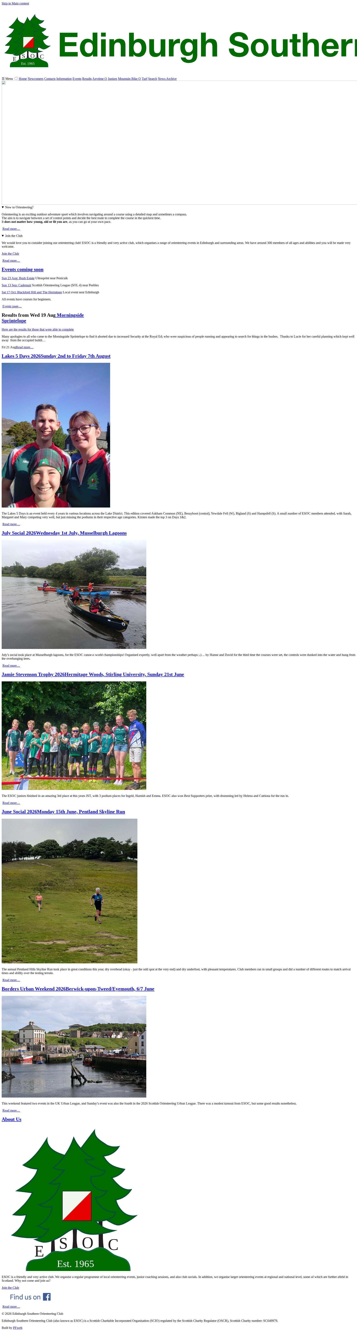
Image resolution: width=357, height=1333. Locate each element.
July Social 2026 (64, 533)
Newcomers (35, 78)
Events (77, 78)
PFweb (17, 1327)
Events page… (12, 306)
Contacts (50, 78)
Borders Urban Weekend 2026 (78, 988)
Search (152, 78)
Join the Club (14, 236)
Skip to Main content (15, 3)
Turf (144, 78)
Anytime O (99, 78)
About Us (11, 1119)
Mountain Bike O (129, 78)
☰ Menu (8, 78)
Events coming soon (22, 269)
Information (64, 78)
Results (87, 78)
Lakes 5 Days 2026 (56, 356)
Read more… (11, 229)
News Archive (167, 78)
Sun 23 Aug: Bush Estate (18, 278)
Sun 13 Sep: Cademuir (16, 285)
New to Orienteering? (19, 207)
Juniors (112, 78)
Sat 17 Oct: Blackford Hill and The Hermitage (32, 292)
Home (23, 78)
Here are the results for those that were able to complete (38, 329)
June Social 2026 (63, 811)
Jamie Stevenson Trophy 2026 (93, 674)
